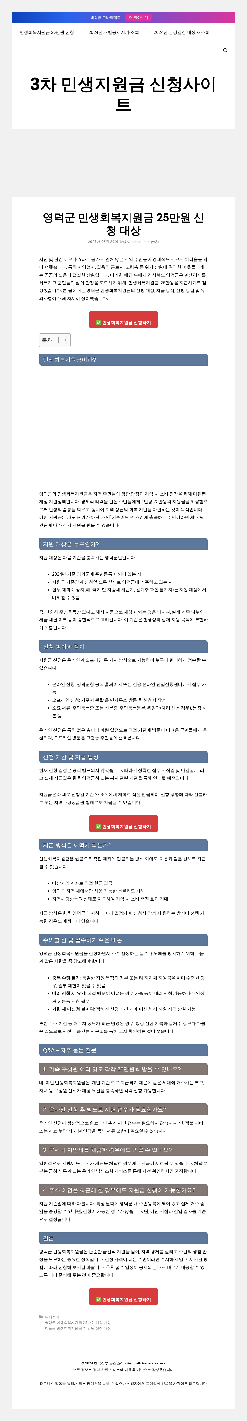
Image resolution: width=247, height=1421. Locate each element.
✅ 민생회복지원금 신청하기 (123, 322)
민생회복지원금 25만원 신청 (47, 32)
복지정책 (52, 1317)
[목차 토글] (60, 340)
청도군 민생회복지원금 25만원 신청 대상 (78, 1328)
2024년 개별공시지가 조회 (114, 32)
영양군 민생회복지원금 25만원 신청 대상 (78, 1323)
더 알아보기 (138, 17)
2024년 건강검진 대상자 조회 (182, 32)
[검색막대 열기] (225, 50)
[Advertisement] (123, 163)
